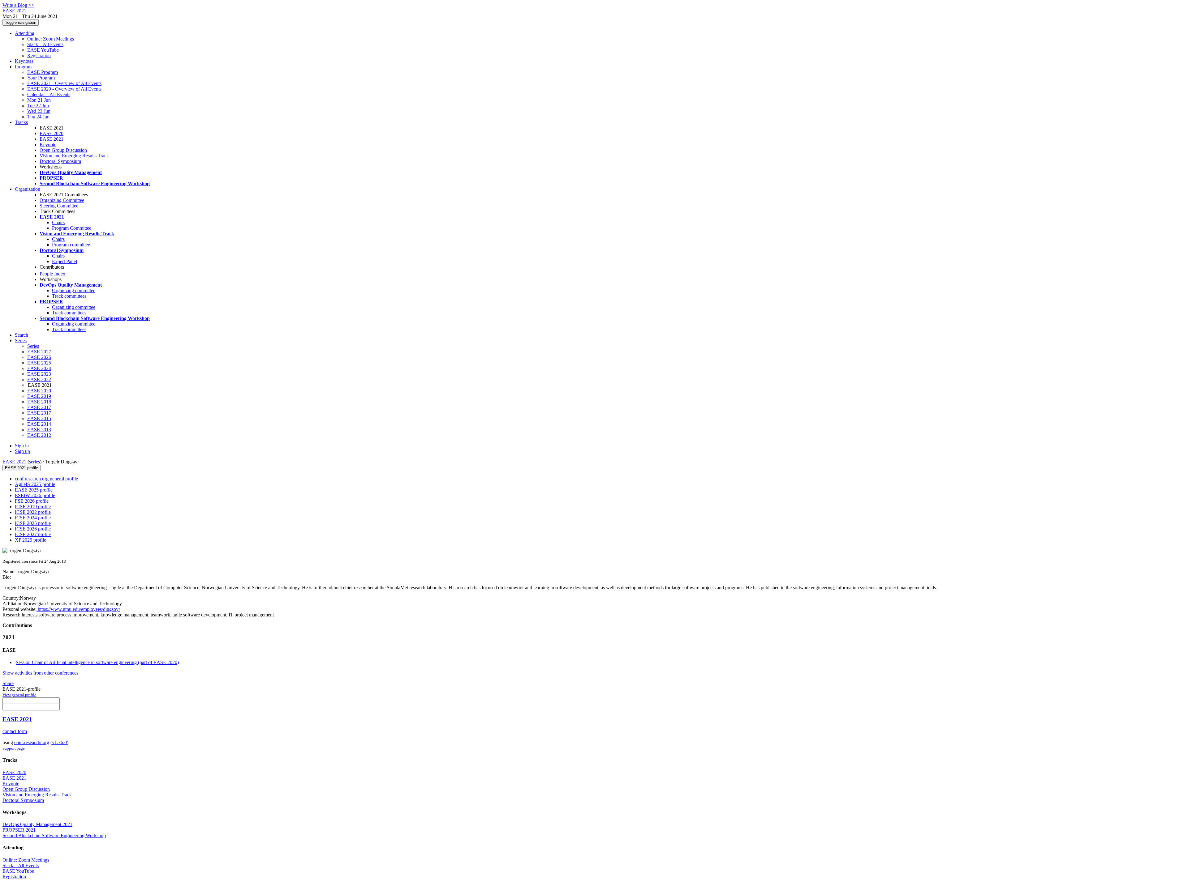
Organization (27, 189)
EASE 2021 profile (21, 468)
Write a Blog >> (18, 5)
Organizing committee (73, 290)
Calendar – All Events (48, 94)
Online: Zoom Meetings (50, 38)
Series (33, 346)
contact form (14, 731)
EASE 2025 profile (34, 489)
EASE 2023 (39, 374)
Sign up (22, 451)
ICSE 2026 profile (33, 528)
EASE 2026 (39, 357)
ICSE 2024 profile (33, 517)
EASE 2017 (39, 407)
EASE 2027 (39, 351)
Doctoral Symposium (60, 161)
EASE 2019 (39, 396)
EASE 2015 (39, 418)
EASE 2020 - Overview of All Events (64, 89)
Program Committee (71, 228)
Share (8, 683)
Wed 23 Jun (38, 111)
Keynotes (24, 61)
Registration (39, 55)
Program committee (71, 244)
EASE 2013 (39, 429)
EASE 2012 (39, 435)
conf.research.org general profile (46, 478)
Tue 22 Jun (38, 105)
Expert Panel (64, 261)
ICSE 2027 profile (33, 534)
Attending (24, 33)
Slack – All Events (45, 44)
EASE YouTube (43, 50)
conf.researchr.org (31, 742)
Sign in (22, 445)
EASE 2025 (39, 362)
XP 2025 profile (30, 540)
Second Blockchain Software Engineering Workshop (54, 835)
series (34, 461)
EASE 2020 (51, 133)
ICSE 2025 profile (33, 523)
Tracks (21, 122)
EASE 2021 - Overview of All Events (64, 83)
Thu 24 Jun (38, 116)
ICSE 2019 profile (33, 506)
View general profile (19, 694)
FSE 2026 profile (32, 501)
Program (23, 66)
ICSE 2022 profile (33, 512)
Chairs (58, 222)
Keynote (48, 144)
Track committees (69, 296)
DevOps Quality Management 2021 (37, 824)
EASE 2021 (51, 139)
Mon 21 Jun (39, 100)
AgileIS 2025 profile (35, 484)
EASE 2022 (39, 379)
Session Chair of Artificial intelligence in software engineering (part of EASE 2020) (97, 662)
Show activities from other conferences (40, 672)
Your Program (41, 77)
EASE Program (42, 72)
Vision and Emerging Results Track (74, 155)
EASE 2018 (39, 401)
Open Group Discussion (63, 150)
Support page (13, 748)
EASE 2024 (39, 368)
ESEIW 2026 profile (35, 495)
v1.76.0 (59, 742)
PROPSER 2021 (19, 830)
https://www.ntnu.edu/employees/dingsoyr (78, 609)
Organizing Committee (62, 200)
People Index (52, 273)
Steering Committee (59, 205)
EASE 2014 (39, 424)
